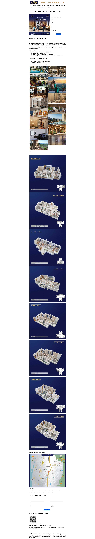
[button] (39, 25)
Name (52, 19)
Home (30, 538)
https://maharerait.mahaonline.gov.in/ (36, 523)
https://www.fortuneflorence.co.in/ (34, 530)
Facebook (32, 538)
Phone (52, 22)
